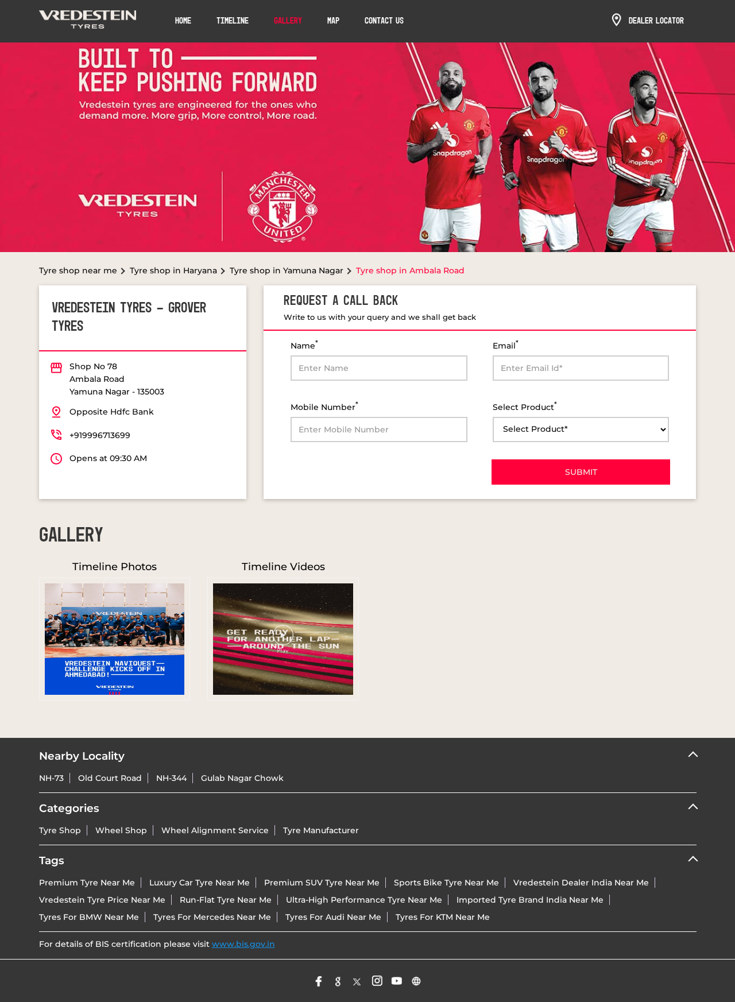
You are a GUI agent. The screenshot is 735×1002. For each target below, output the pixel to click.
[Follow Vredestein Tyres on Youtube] (397, 981)
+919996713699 (99, 435)
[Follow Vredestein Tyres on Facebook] (319, 981)
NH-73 (51, 778)
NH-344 (171, 778)
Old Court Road (110, 778)
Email (506, 345)
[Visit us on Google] (338, 981)
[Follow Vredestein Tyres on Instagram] (377, 981)
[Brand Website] (416, 981)
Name (304, 345)
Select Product (525, 406)
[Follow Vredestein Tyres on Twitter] (358, 981)
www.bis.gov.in (243, 944)
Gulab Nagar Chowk (242, 778)
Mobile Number (324, 406)
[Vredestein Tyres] (88, 21)
